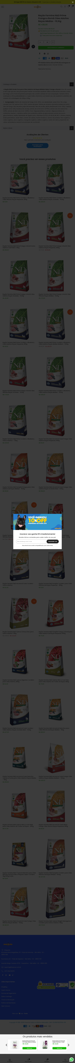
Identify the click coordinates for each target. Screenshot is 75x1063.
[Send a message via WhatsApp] (71, 1059)
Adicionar (29, 1048)
